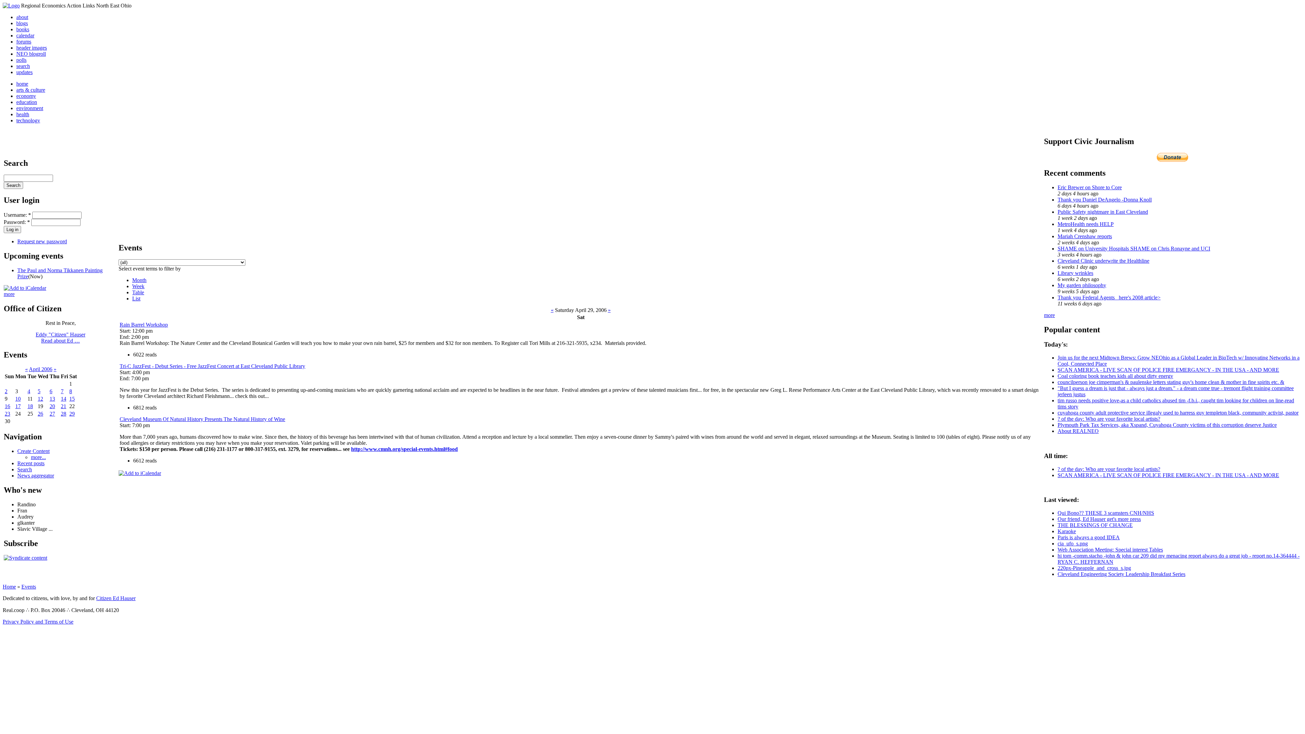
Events (28, 587)
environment (29, 108)
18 (30, 406)
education (26, 102)
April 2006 (40, 369)
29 (72, 414)
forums (23, 42)
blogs (22, 23)
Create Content (33, 451)
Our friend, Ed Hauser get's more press (1099, 519)
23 (7, 414)
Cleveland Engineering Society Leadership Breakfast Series (1121, 574)
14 (63, 399)
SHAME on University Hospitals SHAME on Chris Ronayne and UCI (1134, 248)
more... (38, 457)
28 (63, 414)
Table (138, 292)
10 (18, 399)
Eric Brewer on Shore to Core (1090, 187)
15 (72, 399)
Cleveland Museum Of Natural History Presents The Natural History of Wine (202, 419)
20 (52, 406)
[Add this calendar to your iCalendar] (25, 288)
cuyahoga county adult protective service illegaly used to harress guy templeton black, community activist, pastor (1178, 413)
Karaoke (1067, 531)
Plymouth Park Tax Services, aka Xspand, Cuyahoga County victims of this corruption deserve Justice (1167, 425)
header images (31, 48)
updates (24, 72)
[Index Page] (11, 5)
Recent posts (31, 463)
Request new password (42, 241)
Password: (17, 222)
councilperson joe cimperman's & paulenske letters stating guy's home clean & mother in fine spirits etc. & (1171, 382)
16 (7, 406)
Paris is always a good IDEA (1089, 537)
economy (26, 96)
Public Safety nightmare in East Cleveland (1103, 212)
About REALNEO (1078, 431)
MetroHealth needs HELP (1086, 224)
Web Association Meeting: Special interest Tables (1110, 550)
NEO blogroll (31, 54)
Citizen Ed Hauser (116, 598)
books (22, 29)
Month (139, 280)
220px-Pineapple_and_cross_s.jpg (1094, 568)
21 (63, 406)
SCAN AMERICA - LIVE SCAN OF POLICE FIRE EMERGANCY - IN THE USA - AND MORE (1168, 370)
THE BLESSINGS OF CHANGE (1095, 525)
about (22, 17)
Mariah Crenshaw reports (1085, 236)
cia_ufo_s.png (1073, 543)
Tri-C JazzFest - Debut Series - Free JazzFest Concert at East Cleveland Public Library (212, 366)
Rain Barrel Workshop (144, 325)
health (22, 114)
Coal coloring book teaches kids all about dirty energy (1115, 376)
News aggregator (35, 475)
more (9, 294)
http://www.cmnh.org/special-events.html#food (404, 449)
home (22, 84)
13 (52, 399)
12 (40, 399)
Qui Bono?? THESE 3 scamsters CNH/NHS (1106, 513)
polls (21, 60)
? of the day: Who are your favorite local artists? (1109, 419)
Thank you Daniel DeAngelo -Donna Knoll (1105, 200)
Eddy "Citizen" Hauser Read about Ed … (60, 338)
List (136, 298)
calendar (25, 35)
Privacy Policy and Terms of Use (38, 622)
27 (52, 414)
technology (28, 120)
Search (24, 469)
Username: (17, 215)
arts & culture (30, 90)
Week (138, 286)
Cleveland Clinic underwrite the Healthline (1103, 261)
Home (9, 587)
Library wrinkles (1075, 273)
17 (18, 406)
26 (40, 414)
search (23, 66)
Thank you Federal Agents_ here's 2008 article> (1109, 297)
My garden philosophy (1082, 285)
